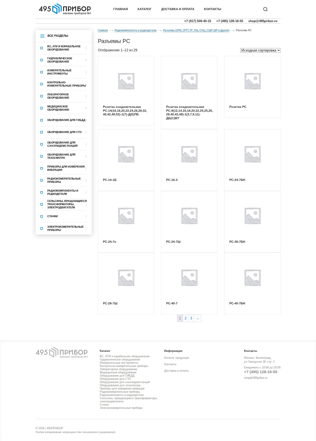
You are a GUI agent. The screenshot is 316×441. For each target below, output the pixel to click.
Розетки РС (237, 106)
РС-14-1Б (110, 180)
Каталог (145, 9)
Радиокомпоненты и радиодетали (62, 192)
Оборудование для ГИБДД (66, 120)
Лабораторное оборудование (58, 96)
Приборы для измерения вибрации (66, 168)
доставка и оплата (177, 9)
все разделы (58, 35)
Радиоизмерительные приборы (64, 180)
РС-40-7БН (237, 303)
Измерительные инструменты (59, 72)
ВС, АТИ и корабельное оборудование (64, 48)
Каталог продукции (176, 357)
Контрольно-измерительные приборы (66, 84)
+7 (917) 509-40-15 (197, 21)
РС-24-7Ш (173, 241)
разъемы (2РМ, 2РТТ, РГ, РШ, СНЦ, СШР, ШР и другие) (196, 30)
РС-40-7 (172, 303)
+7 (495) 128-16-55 (229, 21)
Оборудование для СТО (64, 132)
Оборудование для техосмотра (61, 156)
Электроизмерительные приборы (65, 228)
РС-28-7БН (237, 241)
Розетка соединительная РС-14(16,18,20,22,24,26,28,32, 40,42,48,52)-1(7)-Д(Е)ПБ (125, 110)
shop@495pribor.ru (262, 21)
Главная (120, 9)
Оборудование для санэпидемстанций (62, 144)
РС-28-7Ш (110, 303)
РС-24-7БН (237, 180)
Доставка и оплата (176, 370)
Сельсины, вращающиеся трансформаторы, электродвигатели (67, 204)
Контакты (212, 9)
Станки (52, 216)
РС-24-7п (109, 241)
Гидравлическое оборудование (59, 60)
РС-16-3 (172, 180)
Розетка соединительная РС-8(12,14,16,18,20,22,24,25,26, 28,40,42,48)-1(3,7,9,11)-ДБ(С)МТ (189, 112)
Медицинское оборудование (58, 108)
